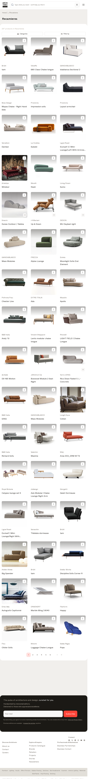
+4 (25, 215)
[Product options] (24, 40)
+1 (54, 215)
